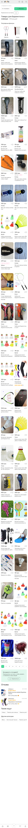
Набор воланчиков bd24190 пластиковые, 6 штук (21, 606)
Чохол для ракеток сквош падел (6, 178)
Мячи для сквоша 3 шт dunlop (21, 120)
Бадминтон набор (6, 575)
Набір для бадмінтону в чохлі (20, 326)
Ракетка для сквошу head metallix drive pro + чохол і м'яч (20, 63)
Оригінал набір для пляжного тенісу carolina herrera (20, 92)
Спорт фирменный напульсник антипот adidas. (6, 297)
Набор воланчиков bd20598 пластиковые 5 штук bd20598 (21, 355)
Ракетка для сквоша (12, 712)
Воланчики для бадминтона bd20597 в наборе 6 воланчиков (7, 355)
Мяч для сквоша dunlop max (7, 208)
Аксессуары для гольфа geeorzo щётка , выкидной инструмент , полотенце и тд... (7, 549)
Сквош (3, 712)
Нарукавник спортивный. (18, 382)
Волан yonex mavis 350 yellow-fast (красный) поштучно (21, 468)
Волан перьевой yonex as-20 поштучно (7, 468)
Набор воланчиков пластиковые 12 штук (20, 634)
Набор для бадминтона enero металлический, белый (21, 297)
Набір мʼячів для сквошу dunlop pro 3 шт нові (7, 495)
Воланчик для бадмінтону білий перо (21, 575)
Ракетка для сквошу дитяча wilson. (6, 411)
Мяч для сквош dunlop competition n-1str (20, 179)
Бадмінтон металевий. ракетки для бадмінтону (21, 495)
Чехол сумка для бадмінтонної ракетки (7, 63)
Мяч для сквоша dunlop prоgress (21, 265)
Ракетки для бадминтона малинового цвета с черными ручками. (20, 411)
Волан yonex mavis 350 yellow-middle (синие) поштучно (21, 440)
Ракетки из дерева (6, 603)
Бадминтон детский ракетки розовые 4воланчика (6, 522)
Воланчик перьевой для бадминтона (6, 438)
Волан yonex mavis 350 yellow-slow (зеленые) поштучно (21, 237)
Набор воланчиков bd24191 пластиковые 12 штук (6, 237)
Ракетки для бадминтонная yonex (6, 326)
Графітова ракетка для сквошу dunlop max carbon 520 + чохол (7, 120)
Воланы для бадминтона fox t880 (6, 149)
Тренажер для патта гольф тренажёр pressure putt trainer (20, 549)
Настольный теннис (12, 720)
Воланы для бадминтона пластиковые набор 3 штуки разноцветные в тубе (7, 661)
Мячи (3, 720)
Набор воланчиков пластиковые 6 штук (6, 634)
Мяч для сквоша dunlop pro (21, 208)
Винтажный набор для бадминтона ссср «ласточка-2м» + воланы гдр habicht (7, 90)
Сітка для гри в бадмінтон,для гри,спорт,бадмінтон (20, 661)
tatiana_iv (10, 689)
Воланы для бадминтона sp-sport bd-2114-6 (20, 149)
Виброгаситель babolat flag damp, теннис (17, 693)
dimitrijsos (11, 698)
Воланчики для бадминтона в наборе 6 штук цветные (7, 384)
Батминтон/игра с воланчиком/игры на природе (20, 522)
